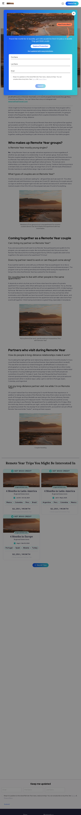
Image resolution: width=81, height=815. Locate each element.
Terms (34, 79)
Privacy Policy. (42, 79)
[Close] (74, 13)
